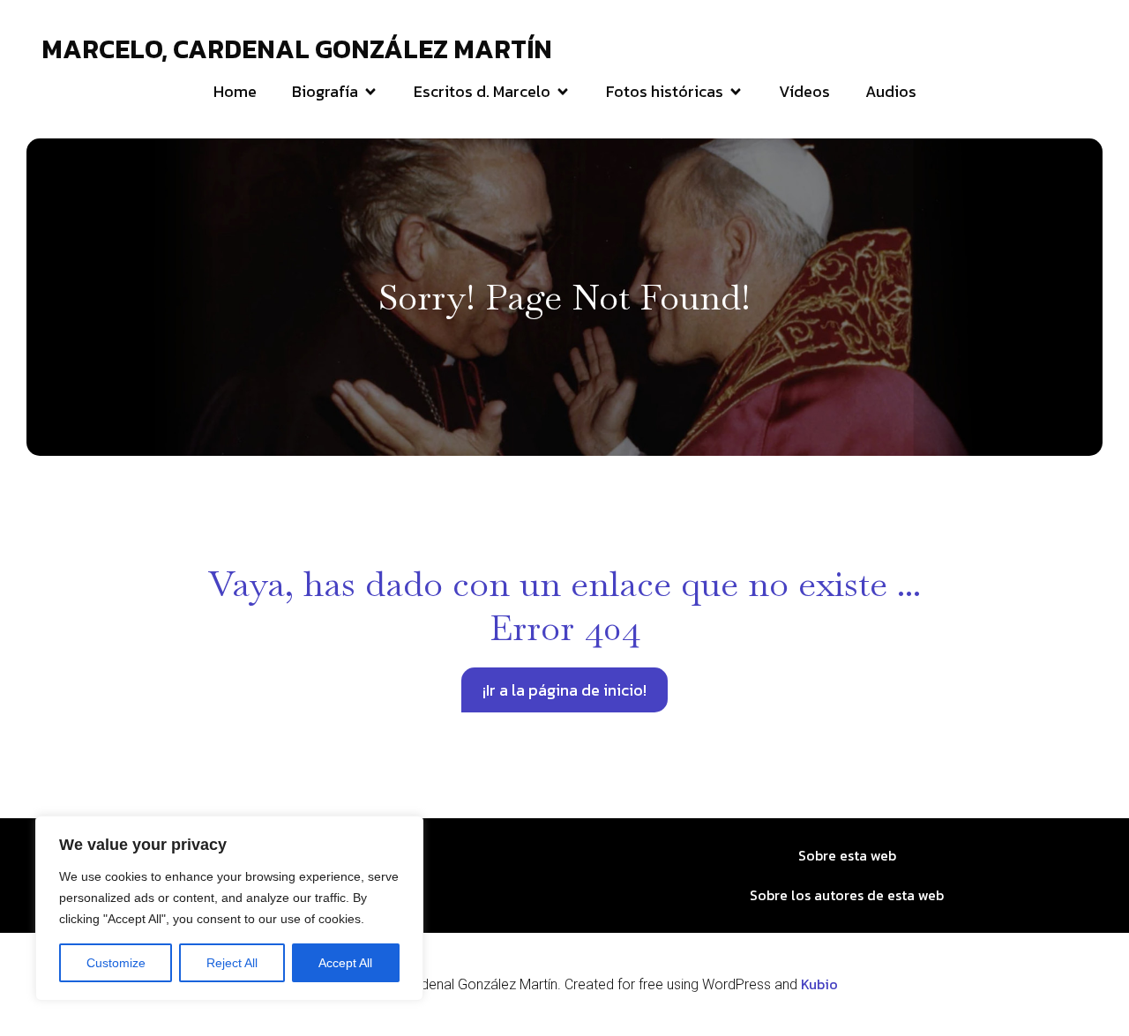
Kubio (819, 984)
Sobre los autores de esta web (847, 895)
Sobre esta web (847, 855)
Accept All (345, 963)
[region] (229, 908)
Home (235, 91)
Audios (890, 91)
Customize (116, 963)
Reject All (232, 963)
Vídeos (804, 91)
